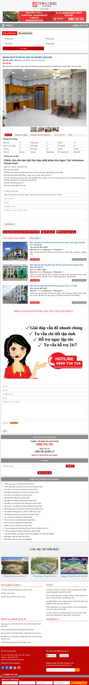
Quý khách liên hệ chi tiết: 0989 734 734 (22, 232)
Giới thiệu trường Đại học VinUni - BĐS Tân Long (22, 512)
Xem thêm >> (36, 238)
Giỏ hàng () (49, 232)
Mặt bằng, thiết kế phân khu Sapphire (18, 539)
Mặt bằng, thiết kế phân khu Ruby (16, 536)
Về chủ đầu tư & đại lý (11, 585)
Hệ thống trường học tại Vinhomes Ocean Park (21, 514)
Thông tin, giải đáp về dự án (13, 619)
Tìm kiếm (23, 48)
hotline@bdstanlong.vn (15, 659)
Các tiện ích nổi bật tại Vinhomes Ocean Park (21, 489)
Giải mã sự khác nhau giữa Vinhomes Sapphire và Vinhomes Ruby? (29, 534)
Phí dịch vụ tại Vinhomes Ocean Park (18, 495)
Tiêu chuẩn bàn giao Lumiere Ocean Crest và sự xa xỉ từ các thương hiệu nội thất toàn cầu (66, 596)
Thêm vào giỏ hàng (67, 232)
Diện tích (8, 135)
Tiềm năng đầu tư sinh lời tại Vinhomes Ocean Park (23, 487)
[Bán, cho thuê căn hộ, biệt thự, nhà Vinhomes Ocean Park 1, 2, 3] (44, 9)
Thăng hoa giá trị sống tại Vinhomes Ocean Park (22, 531)
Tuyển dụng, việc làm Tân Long (13, 597)
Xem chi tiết (34, 259)
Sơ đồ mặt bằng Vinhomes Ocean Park (16, 642)
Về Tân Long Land (7, 593)
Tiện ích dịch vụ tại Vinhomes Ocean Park (19, 520)
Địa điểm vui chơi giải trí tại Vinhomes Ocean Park (22, 503)
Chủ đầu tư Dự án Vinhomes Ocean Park (16, 590)
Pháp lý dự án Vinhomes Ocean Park (18, 525)
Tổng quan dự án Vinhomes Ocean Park (19, 484)
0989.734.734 (81, 25)
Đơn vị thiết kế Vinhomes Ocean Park (18, 523)
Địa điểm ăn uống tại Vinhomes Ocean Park (20, 500)
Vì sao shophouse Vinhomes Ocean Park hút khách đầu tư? (26, 528)
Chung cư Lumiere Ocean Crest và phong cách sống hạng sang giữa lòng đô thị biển (66, 591)
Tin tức (49, 585)
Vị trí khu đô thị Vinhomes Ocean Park (18, 517)
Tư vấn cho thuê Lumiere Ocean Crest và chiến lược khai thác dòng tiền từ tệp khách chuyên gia (66, 614)
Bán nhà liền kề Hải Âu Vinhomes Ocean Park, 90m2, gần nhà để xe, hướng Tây (57, 243)
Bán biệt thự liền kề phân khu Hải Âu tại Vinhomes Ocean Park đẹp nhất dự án (56, 266)
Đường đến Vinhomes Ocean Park (17, 498)
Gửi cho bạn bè (59, 135)
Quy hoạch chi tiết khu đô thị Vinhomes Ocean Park (23, 506)
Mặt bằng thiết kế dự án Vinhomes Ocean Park (21, 492)
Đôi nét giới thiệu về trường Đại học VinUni (17, 630)
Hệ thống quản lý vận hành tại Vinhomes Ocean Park (23, 509)
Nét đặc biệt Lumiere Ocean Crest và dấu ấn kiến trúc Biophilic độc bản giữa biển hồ (67, 602)
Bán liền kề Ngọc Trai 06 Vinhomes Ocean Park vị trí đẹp (53, 286)
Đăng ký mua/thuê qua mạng (44, 455)
